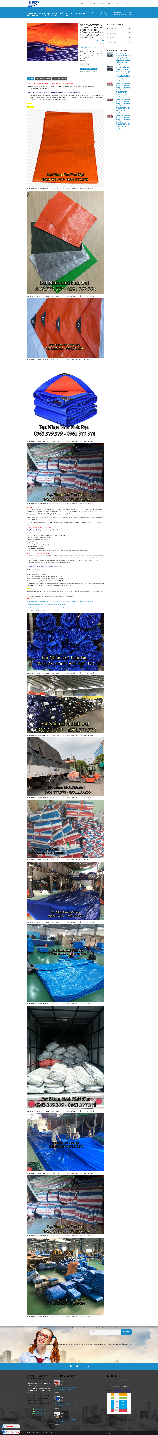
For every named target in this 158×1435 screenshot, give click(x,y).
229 (123, 1404)
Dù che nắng (113, 28)
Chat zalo (9, 1426)
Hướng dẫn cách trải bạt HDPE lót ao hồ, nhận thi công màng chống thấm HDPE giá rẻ (123, 57)
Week (116, 1401)
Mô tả (31, 78)
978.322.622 (44, 1406)
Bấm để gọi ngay (12, 1432)
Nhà (93, 12)
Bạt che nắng (113, 42)
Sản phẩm (92, 3)
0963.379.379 (34, 1406)
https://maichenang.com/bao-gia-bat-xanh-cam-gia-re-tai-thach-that (46, 608)
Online (116, 1394)
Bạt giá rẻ (112, 37)
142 (123, 1401)
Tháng (116, 1404)
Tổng (116, 1410)
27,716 (123, 1410)
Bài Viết (110, 3)
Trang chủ (83, 3)
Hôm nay (117, 1398)
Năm (117, 1407)
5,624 (123, 1407)
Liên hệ (118, 3)
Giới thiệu (101, 3)
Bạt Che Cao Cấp (30, 1432)
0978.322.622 (125, 1386)
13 (123, 1398)
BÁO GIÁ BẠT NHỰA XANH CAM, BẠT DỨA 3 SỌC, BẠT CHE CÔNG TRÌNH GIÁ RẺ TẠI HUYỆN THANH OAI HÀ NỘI (60, 601)
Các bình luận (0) (60, 78)
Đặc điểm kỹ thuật (43, 78)
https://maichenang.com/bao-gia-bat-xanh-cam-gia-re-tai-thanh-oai (46, 604)
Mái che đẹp (113, 33)
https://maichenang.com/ (41, 107)
